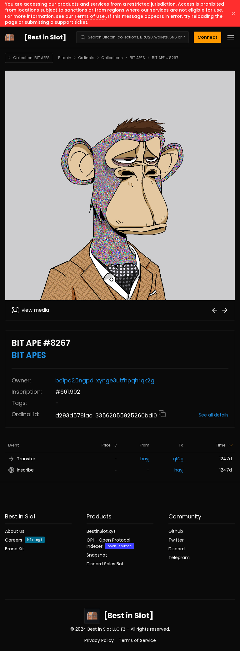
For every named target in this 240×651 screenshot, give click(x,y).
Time (221, 445)
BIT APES (137, 57)
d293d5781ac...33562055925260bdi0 (106, 415)
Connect (208, 37)
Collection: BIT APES (29, 57)
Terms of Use (90, 16)
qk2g (178, 459)
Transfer (26, 459)
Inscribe (25, 470)
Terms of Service (137, 640)
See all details (213, 415)
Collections (112, 57)
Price (106, 445)
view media (35, 310)
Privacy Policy (99, 640)
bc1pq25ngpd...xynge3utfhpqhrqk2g (104, 380)
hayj (144, 459)
